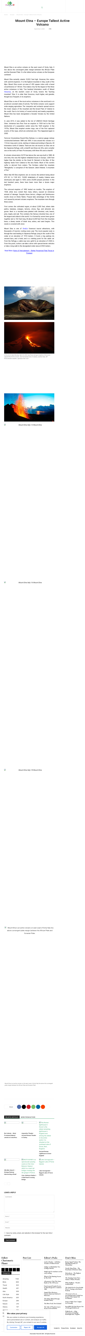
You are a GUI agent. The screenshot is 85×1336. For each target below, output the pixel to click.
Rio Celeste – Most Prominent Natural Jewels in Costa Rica (10, 1135)
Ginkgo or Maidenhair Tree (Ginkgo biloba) (52, 1267)
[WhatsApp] (33, 1107)
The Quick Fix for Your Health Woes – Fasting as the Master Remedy (74, 1289)
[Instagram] (70, 2)
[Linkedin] (74, 2)
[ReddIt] (43, 1107)
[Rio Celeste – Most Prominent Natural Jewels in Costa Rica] (11, 1126)
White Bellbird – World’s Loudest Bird (72, 1283)
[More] (48, 1107)
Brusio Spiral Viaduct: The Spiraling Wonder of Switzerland (73, 1263)
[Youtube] (78, 5)
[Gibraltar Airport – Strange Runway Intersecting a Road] (11, 1163)
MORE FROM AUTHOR (28, 1117)
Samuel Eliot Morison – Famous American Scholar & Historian (52, 1294)
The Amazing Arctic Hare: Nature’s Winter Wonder (72, 1278)
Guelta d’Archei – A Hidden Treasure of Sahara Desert (52, 1262)
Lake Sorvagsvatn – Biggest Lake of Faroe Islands (46, 1173)
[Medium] (77, 2)
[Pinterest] (80, 2)
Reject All (27, 1327)
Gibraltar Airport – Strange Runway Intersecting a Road (10, 1172)
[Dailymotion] (60, 2)
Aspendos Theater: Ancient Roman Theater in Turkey (29, 1135)
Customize (13, 1327)
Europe (12, 15)
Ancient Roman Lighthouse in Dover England (45, 1153)
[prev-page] (5, 1183)
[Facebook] (64, 2)
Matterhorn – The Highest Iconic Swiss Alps (73, 1273)
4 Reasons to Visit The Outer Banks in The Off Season (52, 1282)
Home (6, 15)
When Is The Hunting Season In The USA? (52, 1277)
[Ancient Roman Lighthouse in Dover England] (46, 1135)
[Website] (74, 5)
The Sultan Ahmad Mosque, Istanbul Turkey (52, 1299)
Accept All (40, 1327)
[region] (27, 1321)
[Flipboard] (67, 2)
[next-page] (8, 1183)
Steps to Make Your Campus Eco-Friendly (73, 1302)
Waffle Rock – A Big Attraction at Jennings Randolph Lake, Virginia (72, 1313)
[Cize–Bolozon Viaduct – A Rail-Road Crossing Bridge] (29, 1166)
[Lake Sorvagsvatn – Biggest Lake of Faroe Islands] (46, 1163)
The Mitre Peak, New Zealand (52, 1303)
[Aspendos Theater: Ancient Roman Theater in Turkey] (29, 1126)
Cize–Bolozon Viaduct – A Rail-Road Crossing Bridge (29, 1177)
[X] (71, 5)
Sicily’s (25, 229)
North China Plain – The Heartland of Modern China (73, 1269)
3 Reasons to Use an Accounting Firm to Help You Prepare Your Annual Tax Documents (74, 1296)
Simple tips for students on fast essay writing (53, 1272)
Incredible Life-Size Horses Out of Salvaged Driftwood (74, 1307)
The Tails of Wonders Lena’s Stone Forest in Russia (52, 1307)
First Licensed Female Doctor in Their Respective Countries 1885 (52, 1287)
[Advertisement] (29, 49)
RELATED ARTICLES (11, 1117)
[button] (42, 7)
